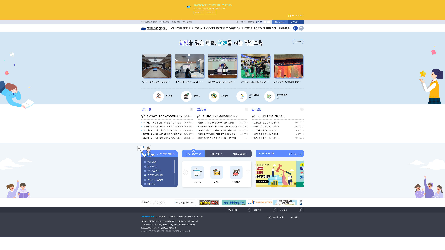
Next (248, 172)
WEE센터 (151, 184)
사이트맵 (199, 216)
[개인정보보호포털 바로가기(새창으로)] (263, 202)
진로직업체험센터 (155, 175)
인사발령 (256, 109)
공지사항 (146, 109)
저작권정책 (161, 216)
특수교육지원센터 (155, 179)
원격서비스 (294, 217)
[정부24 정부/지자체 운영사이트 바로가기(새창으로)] (289, 202)
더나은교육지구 (154, 170)
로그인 (242, 22)
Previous (185, 172)
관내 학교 (283, 210)
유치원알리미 (187, 22)
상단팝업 (294, 22)
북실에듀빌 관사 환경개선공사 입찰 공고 (220, 116)
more (299, 41)
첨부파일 (198, 12)
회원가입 (251, 22)
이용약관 (172, 216)
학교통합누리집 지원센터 (275, 217)
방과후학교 (152, 166)
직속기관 (257, 210)
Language (280, 22)
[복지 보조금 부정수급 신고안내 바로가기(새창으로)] (238, 202)
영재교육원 (152, 162)
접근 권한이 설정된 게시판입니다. (272, 116)
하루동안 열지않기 (297, 15)
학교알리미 (176, 22)
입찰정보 (201, 109)
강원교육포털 (164, 22)
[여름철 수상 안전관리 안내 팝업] (280, 174)
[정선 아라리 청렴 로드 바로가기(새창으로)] (187, 202)
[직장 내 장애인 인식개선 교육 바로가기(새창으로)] (212, 202)
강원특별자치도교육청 (149, 22)
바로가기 (210, 12)
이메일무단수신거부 (186, 216)
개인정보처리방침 (147, 216)
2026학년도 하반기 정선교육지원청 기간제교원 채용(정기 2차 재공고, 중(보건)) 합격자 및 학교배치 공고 (193, 116)
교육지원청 (232, 210)
